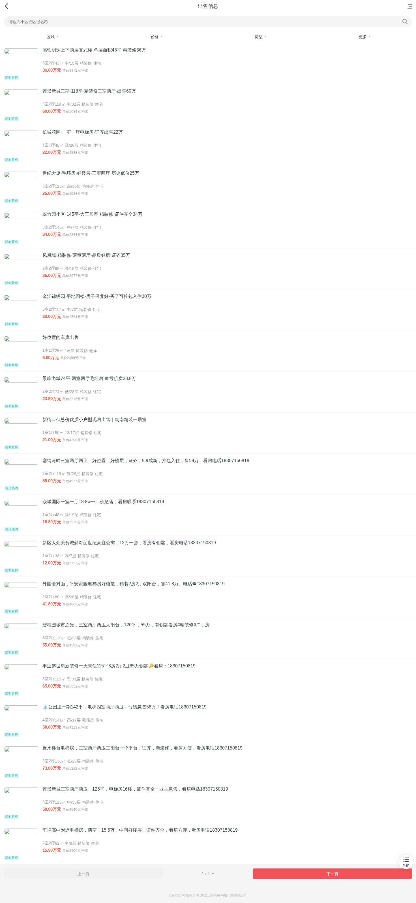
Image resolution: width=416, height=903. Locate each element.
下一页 (332, 874)
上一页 (83, 874)
